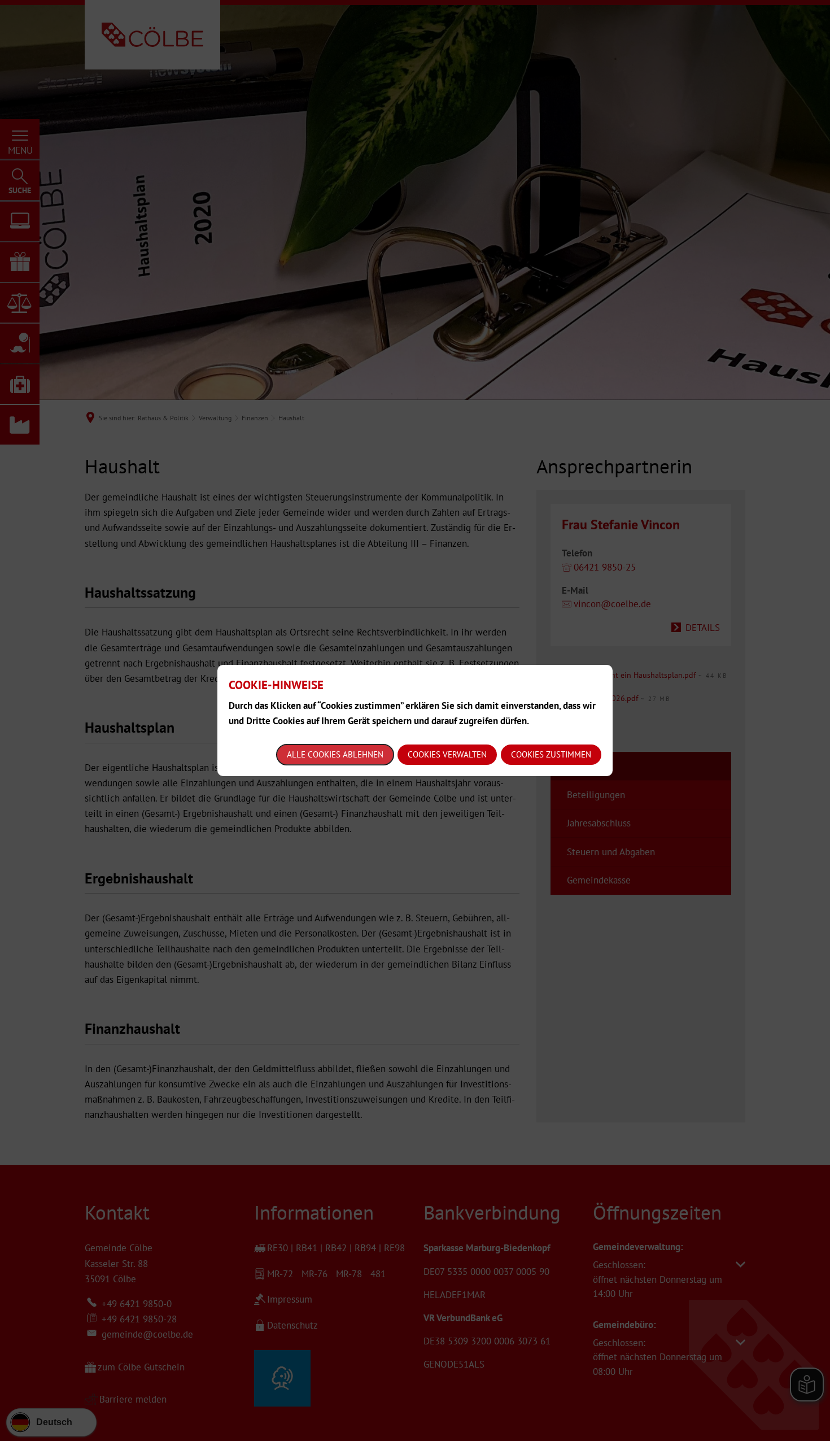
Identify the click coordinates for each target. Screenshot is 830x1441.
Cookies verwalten (447, 754)
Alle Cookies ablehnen (335, 754)
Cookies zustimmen (551, 754)
